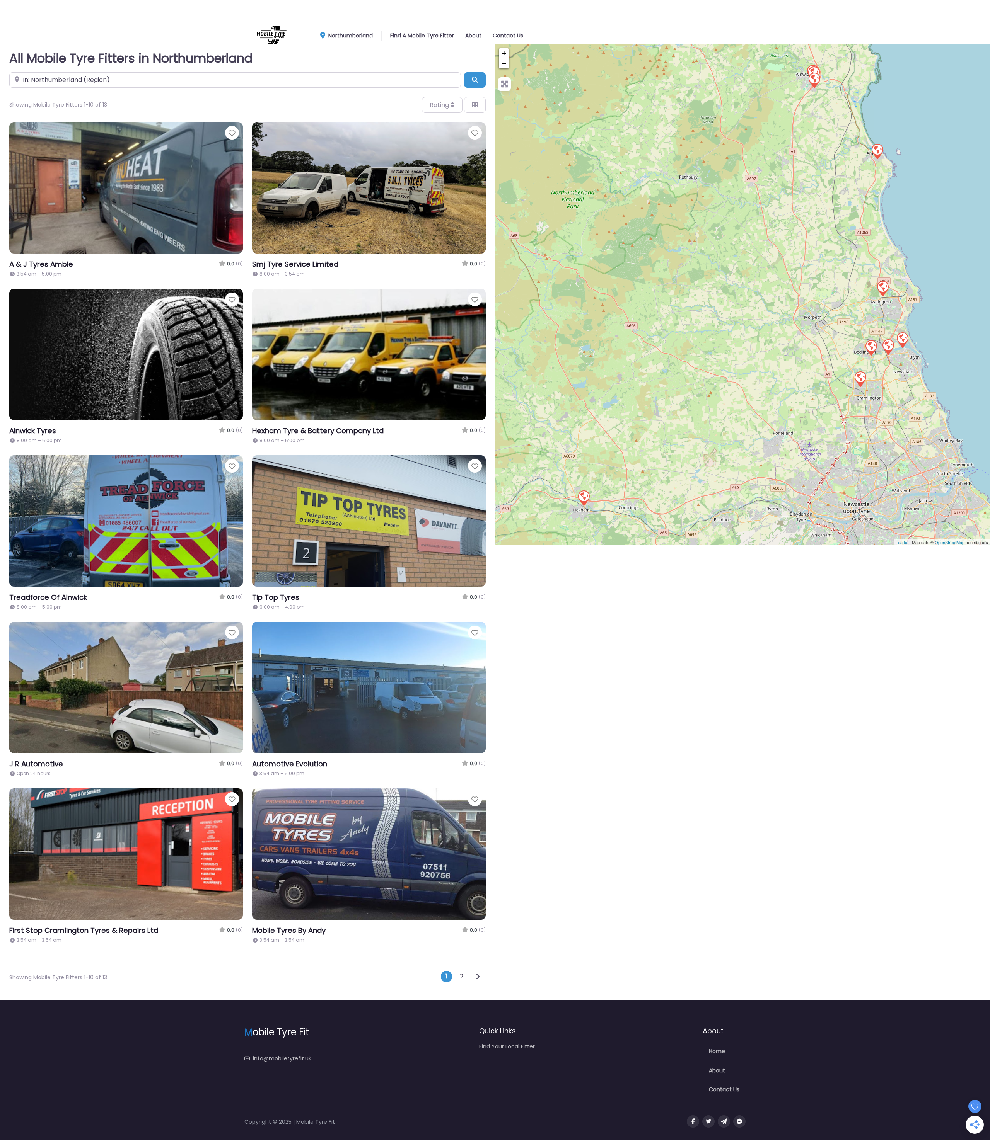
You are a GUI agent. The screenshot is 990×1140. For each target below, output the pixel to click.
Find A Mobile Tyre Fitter (422, 35)
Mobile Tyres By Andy (289, 930)
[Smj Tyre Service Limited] (814, 80)
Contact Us (508, 35)
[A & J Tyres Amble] (877, 151)
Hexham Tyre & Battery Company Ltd (318, 431)
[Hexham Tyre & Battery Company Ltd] (583, 497)
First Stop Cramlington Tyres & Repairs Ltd (83, 930)
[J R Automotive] (871, 347)
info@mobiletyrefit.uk (282, 1058)
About (473, 35)
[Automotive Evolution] (902, 339)
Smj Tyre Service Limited (295, 264)
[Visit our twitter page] (708, 1121)
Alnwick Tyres (32, 431)
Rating (440, 104)
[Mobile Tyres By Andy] (888, 346)
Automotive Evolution (289, 764)
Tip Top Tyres (275, 597)
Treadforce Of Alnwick (48, 597)
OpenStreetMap (949, 542)
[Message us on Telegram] (724, 1121)
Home (717, 1051)
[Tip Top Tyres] (882, 288)
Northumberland (350, 35)
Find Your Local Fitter (507, 1046)
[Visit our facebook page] (693, 1121)
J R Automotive (36, 764)
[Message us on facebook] (739, 1121)
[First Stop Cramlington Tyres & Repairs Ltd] (860, 378)
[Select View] (475, 104)
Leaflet (902, 542)
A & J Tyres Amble (41, 264)
